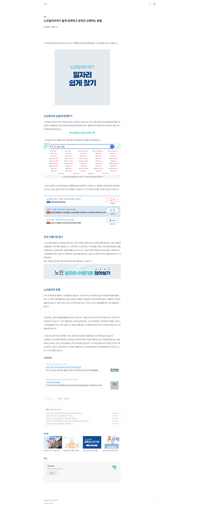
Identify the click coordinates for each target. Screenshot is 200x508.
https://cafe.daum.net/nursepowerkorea (60, 379)
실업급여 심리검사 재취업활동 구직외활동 (58, 424)
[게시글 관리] (52, 398)
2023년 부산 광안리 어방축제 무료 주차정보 (59, 416)
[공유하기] (50, 398)
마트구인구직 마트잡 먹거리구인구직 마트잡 (63, 367)
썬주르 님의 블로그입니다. (55, 469)
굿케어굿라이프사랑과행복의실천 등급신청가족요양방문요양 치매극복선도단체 (73, 385)
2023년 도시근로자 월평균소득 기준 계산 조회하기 (61, 418)
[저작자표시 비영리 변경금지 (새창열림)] (66, 399)
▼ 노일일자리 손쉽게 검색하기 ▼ (82, 132)
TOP (154, 501)
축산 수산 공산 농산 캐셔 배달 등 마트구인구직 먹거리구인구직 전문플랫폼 (72, 370)
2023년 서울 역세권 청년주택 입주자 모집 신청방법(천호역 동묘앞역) (67, 421)
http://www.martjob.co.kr (54, 364)
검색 (149, 4)
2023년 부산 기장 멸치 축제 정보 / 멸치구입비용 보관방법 (63, 413)
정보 (47, 409)
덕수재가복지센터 (53, 382)
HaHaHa (50, 466)
